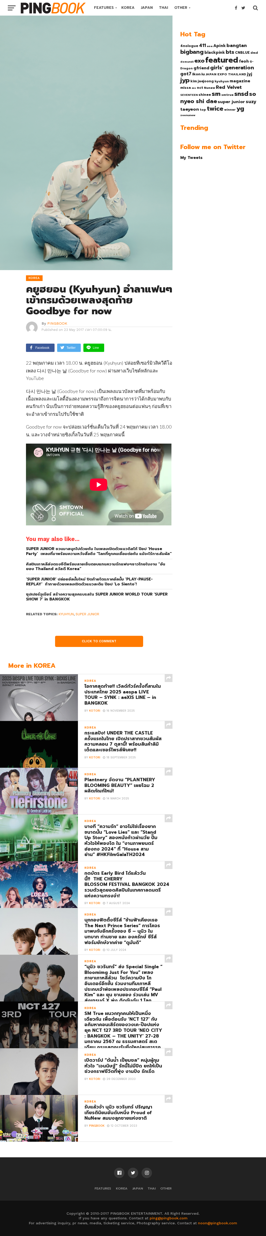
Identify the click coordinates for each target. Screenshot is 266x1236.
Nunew (209, 87)
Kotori (94, 710)
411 (202, 45)
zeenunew (187, 115)
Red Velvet (229, 87)
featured (221, 60)
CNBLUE (242, 52)
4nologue (189, 45)
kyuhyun (66, 614)
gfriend (201, 68)
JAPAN (147, 7)
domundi (187, 61)
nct (200, 87)
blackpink (214, 52)
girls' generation (232, 68)
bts (230, 52)
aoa (209, 46)
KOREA (128, 7)
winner (230, 109)
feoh (244, 61)
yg (240, 108)
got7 (185, 73)
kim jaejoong (202, 81)
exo (199, 60)
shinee (204, 94)
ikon (196, 74)
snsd (241, 93)
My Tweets (191, 158)
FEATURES (104, 7)
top (203, 109)
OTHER (180, 7)
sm (216, 93)
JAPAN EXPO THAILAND (225, 74)
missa (185, 87)
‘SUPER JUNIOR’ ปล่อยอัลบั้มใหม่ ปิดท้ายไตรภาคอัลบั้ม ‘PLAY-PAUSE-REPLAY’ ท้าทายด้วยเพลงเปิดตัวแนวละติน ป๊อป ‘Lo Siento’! (89, 581)
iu (203, 74)
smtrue (227, 94)
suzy (251, 101)
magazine (240, 81)
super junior (87, 614)
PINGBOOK (57, 323)
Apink (219, 46)
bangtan (237, 45)
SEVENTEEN (189, 95)
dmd (254, 52)
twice (215, 108)
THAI (163, 7)
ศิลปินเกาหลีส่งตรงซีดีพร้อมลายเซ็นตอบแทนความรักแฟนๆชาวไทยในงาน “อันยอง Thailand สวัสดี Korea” (95, 566)
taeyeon (189, 109)
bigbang (192, 52)
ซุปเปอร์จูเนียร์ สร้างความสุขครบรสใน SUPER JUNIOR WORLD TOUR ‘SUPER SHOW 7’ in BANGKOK (97, 597)
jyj (249, 74)
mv (194, 88)
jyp (185, 80)
